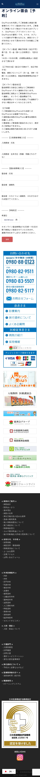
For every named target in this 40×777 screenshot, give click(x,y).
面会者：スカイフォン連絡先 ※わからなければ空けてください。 (20, 197)
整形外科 (7, 588)
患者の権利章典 (10, 519)
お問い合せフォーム (12, 557)
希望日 (4, 215)
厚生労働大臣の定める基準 (15, 516)
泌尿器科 (7, 602)
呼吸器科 (7, 608)
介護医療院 (8, 647)
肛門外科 (7, 582)
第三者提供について (12, 525)
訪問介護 (7, 653)
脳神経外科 (8, 599)
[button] (2, 4)
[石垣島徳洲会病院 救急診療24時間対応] (20, 4)
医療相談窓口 (9, 528)
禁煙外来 (7, 611)
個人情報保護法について (14, 522)
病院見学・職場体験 (12, 545)
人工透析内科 (9, 605)
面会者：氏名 (7, 173)
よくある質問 (9, 551)
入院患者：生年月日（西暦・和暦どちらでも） (19, 155)
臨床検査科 (8, 618)
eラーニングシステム (12, 684)
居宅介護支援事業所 (12, 659)
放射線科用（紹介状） (13, 675)
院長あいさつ (9, 507)
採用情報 (7, 542)
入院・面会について (12, 629)
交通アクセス (9, 554)
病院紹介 (7, 504)
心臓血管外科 (9, 597)
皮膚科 (6, 591)
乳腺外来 (7, 585)
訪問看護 (7, 650)
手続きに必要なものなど (14, 667)
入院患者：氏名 (8, 143)
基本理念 (7, 510)
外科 (5, 579)
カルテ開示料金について (14, 531)
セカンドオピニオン (12, 621)
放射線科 (7, 614)
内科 (5, 576)
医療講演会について (12, 548)
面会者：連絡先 (8, 185)
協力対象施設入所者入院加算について (19, 534)
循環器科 (7, 594)
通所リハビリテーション (14, 656)
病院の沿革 (8, 513)
